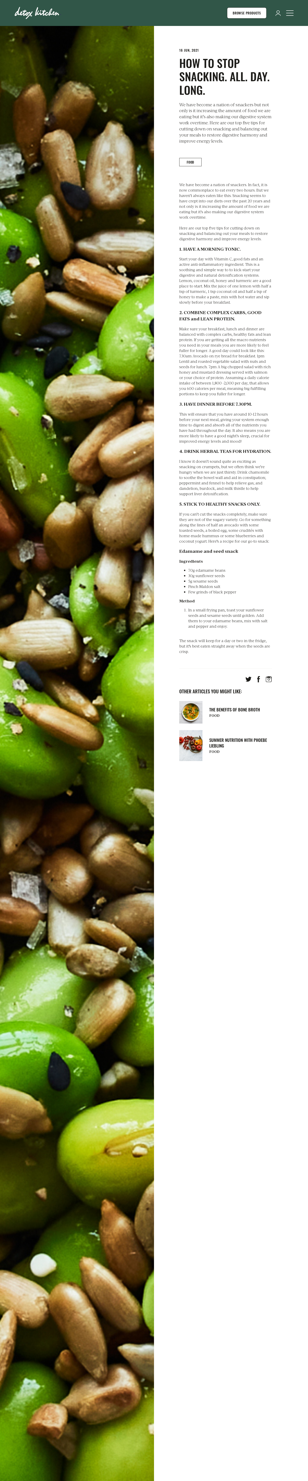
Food (190, 162)
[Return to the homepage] (37, 13)
